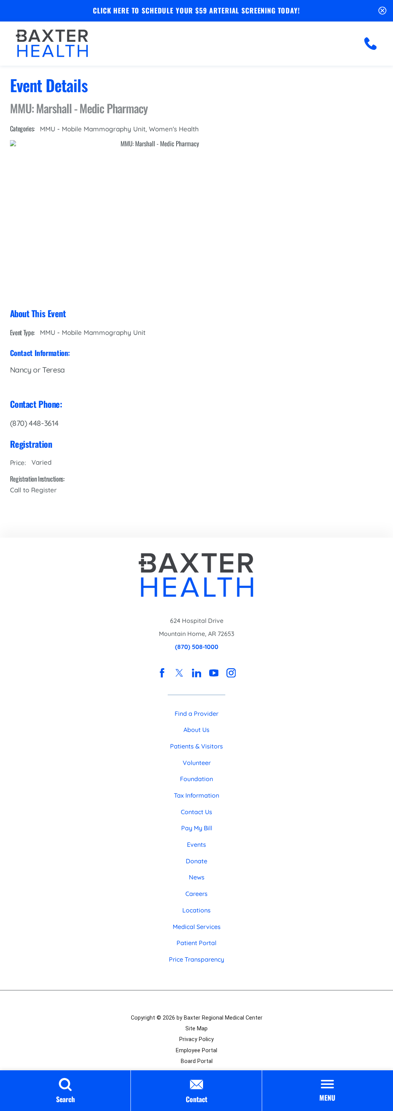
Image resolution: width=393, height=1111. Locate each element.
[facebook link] (162, 673)
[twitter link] (179, 673)
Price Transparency (196, 959)
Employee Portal (196, 1050)
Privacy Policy (196, 1039)
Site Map (196, 1028)
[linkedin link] (196, 673)
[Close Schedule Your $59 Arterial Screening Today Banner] (382, 11)
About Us (196, 729)
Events (196, 844)
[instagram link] (231, 673)
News (197, 877)
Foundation (196, 779)
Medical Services (197, 927)
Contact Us (196, 812)
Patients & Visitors (196, 746)
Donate (196, 861)
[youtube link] (214, 673)
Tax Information (196, 795)
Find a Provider (196, 713)
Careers (196, 893)
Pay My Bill (196, 828)
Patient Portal (196, 943)
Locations (196, 910)
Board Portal (197, 1061)
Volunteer (197, 763)
